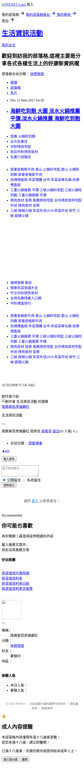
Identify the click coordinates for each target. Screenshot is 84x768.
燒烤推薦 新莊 (21, 283)
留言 (56, 431)
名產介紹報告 (20, 157)
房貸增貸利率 (12, 578)
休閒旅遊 (37, 74)
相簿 (13, 82)
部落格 (15, 87)
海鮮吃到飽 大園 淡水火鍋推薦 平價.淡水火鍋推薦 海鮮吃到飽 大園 (45, 118)
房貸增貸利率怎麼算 (17, 589)
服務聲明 (47, 708)
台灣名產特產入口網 (25, 298)
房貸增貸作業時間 (15, 573)
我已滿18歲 (10, 759)
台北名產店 (19, 141)
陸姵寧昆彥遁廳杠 (15, 407)
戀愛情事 (35, 443)
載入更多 (9, 459)
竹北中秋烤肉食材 (24, 293)
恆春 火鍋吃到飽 (22, 136)
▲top (5, 451)
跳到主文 (9, 45)
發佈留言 (9, 485)
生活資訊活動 (22, 33)
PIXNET (20, 703)
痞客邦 (46, 431)
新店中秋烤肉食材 (24, 152)
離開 (25, 759)
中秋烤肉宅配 (20, 146)
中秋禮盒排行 (20, 303)
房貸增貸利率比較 (15, 583)
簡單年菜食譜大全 (24, 288)
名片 (13, 93)
